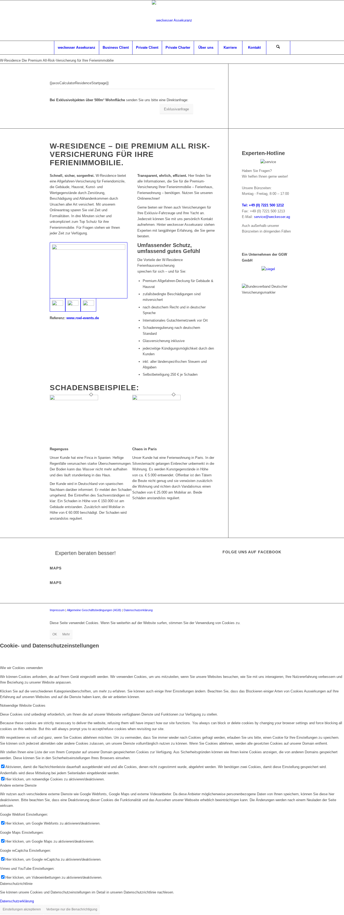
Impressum (57, 610)
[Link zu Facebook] (290, 20)
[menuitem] (76, 47)
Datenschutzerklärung (138, 610)
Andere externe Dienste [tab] (18, 785)
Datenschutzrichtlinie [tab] (16, 884)
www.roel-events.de (82, 318)
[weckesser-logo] (172, 20)
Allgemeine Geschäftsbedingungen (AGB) (94, 610)
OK (54, 634)
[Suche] (278, 47)
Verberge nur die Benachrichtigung (71, 909)
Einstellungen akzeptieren (22, 909)
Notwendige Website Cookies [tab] (22, 705)
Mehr (66, 634)
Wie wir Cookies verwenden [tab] (21, 668)
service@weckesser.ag (272, 217)
